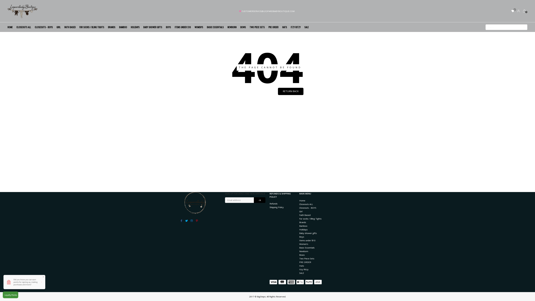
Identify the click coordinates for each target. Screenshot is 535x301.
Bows (243, 27)
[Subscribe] (259, 200)
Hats (284, 27)
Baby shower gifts (152, 27)
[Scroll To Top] (527, 282)
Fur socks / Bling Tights (91, 27)
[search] (506, 27)
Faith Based (70, 27)
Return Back (291, 91)
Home (10, 27)
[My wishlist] (513, 11)
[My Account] (518, 11)
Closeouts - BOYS (44, 27)
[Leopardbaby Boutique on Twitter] (186, 220)
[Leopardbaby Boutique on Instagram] (191, 220)
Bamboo (123, 27)
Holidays (135, 27)
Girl (59, 27)
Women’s (199, 27)
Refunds (274, 203)
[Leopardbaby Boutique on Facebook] (181, 220)
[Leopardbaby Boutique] (23, 11)
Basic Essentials (215, 27)
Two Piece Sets (257, 27)
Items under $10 (183, 27)
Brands (111, 27)
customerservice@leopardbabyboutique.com (268, 11)
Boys (168, 27)
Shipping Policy (277, 207)
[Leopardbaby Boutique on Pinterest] (196, 220)
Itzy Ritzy (296, 27)
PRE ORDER (273, 27)
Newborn (232, 27)
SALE (306, 27)
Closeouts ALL (23, 27)
